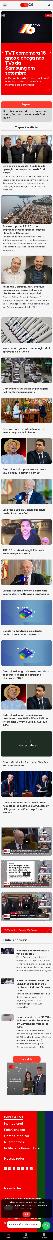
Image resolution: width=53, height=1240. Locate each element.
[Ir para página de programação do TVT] (26, 932)
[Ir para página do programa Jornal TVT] (26, 1094)
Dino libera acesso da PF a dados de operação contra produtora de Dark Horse (24, 169)
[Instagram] (14, 1168)
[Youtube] (5, 1168)
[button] (5, 5)
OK (26, 1214)
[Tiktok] (27, 1168)
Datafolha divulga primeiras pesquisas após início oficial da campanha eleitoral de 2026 (26, 674)
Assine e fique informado (23, 1199)
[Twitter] (18, 1168)
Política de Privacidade (21, 1148)
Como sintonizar (16, 1136)
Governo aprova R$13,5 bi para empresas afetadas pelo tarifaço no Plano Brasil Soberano (24, 229)
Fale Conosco (14, 1129)
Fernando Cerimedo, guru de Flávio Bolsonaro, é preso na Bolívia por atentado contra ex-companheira (24, 290)
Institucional (13, 1123)
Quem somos (14, 1142)
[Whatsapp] (9, 1168)
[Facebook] (22, 1168)
